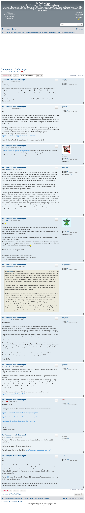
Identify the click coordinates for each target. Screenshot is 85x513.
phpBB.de (50, 504)
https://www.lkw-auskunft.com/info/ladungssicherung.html (20, 417)
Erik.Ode (11, 72)
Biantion (64, 154)
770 (68, 403)
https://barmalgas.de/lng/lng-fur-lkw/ (13, 394)
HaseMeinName (66, 264)
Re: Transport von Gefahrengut (14, 106)
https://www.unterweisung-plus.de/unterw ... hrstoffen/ (19, 136)
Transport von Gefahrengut (14, 69)
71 (67, 83)
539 (68, 438)
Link (8, 477)
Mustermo (64, 434)
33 (67, 158)
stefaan (64, 227)
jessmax (64, 106)
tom (25, 72)
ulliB (22, 72)
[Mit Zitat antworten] (56, 80)
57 (67, 110)
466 (68, 459)
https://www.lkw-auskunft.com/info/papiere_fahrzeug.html (20, 413)
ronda (63, 455)
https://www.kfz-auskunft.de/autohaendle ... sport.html (19, 421)
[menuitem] (13, 29)
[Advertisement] (42, 50)
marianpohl (65, 317)
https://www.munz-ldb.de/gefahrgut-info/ (37, 450)
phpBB (36, 503)
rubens (64, 79)
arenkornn (65, 167)
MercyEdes (65, 364)
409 (68, 231)
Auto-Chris (17, 72)
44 (67, 368)
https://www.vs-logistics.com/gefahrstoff (17, 150)
